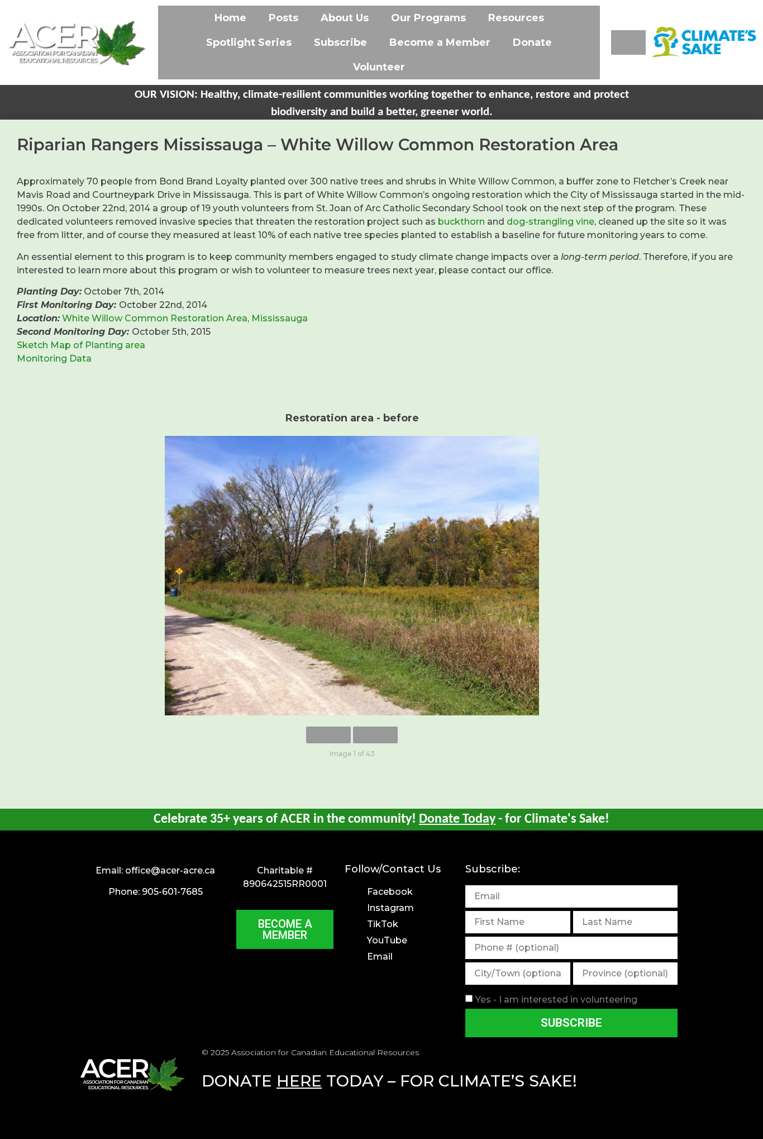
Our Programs (428, 18)
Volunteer (379, 67)
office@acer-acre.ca (170, 870)
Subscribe (340, 42)
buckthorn (461, 221)
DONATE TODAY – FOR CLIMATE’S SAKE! (389, 1080)
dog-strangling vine (550, 221)
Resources (516, 18)
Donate (532, 42)
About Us (345, 18)
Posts (283, 18)
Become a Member (439, 42)
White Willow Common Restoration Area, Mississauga (185, 318)
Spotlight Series (249, 42)
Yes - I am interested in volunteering (556, 999)
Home (230, 18)
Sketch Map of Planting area (81, 345)
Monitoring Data (54, 358)
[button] (628, 42)
